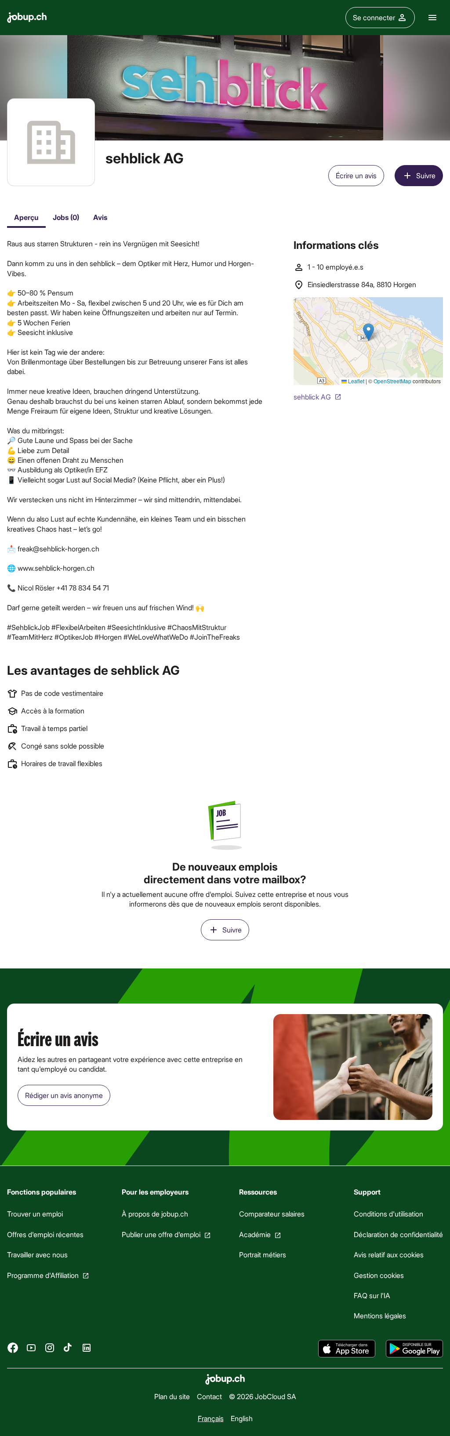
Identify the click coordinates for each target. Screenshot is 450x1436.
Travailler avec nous (37, 1254)
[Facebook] (12, 1347)
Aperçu (26, 217)
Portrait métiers (262, 1254)
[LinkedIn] (86, 1347)
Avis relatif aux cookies (389, 1254)
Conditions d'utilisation (388, 1213)
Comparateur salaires (272, 1213)
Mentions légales (380, 1315)
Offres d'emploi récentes (45, 1234)
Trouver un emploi (35, 1213)
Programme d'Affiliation (43, 1274)
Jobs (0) (66, 217)
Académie (255, 1234)
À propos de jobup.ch (155, 1213)
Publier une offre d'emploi (161, 1234)
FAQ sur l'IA (372, 1295)
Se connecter (374, 17)
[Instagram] (49, 1347)
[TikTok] (68, 1347)
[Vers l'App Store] (346, 1348)
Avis (100, 217)
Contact (209, 1396)
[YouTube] (31, 1347)
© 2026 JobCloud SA (262, 1396)
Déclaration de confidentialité (398, 1234)
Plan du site (172, 1396)
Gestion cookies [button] (379, 1274)
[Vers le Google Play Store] (414, 1348)
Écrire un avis (356, 175)
